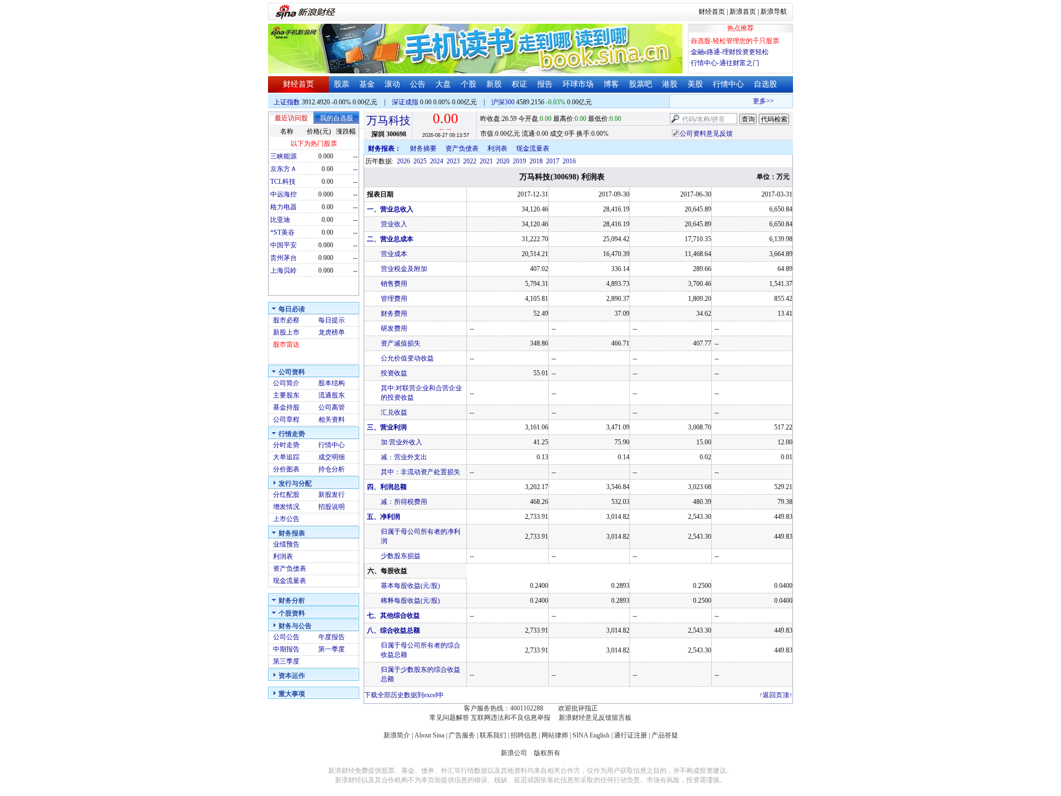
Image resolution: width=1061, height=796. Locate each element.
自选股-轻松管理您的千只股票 (735, 41)
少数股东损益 (401, 556)
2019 (519, 161)
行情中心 (728, 84)
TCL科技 (283, 181)
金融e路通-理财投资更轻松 (730, 52)
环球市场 (578, 84)
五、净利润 (383, 517)
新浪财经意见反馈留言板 (595, 717)
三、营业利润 (387, 427)
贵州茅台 (283, 258)
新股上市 (286, 332)
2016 (569, 161)
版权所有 (547, 753)
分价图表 (286, 469)
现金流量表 (289, 581)
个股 (468, 84)
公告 (418, 84)
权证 (519, 84)
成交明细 (331, 457)
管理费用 (394, 299)
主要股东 (286, 395)
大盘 (443, 84)
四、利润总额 (387, 487)
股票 (341, 84)
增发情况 (286, 507)
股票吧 (640, 84)
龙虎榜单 (331, 332)
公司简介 (286, 383)
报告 (545, 84)
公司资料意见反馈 (706, 133)
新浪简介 (397, 735)
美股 (695, 84)
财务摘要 (423, 148)
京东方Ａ (283, 169)
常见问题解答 (449, 717)
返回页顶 (776, 695)
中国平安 (283, 245)
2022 (469, 161)
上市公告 (286, 519)
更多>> (757, 101)
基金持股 (286, 407)
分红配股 (286, 494)
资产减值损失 (401, 343)
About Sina (429, 735)
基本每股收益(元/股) (410, 586)
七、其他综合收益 (393, 615)
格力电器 (283, 207)
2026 (403, 161)
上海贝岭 (283, 270)
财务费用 (394, 313)
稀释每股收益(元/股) (410, 600)
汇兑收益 (394, 412)
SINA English (591, 735)
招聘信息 (524, 735)
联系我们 (493, 735)
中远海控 (283, 194)
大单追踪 (286, 457)
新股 (494, 84)
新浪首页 (742, 11)
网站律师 (555, 735)
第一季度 (331, 649)
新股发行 (331, 494)
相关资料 (331, 419)
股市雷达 (286, 344)
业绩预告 (286, 544)
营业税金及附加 (404, 269)
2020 (503, 161)
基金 (367, 84)
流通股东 (331, 395)
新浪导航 (773, 11)
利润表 (283, 556)
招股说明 (331, 507)
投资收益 (394, 373)
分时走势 (286, 445)
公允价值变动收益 (407, 358)
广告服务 (462, 735)
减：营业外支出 (404, 457)
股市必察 (286, 320)
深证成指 (405, 102)
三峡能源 (283, 156)
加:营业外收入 (401, 442)
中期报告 (286, 649)
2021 (486, 161)
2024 (436, 161)
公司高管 (331, 407)
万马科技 (388, 120)
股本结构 (331, 383)
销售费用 (394, 284)
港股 (669, 84)
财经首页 (711, 11)
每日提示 (331, 320)
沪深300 (502, 102)
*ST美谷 (282, 232)
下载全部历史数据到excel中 (404, 695)
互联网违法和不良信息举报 (510, 717)
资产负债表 (289, 568)
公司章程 (286, 419)
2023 (453, 161)
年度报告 (331, 637)
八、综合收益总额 (393, 630)
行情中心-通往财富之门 (725, 63)
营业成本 (394, 254)
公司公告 (286, 637)
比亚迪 (280, 220)
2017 (552, 161)
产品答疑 (665, 735)
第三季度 (286, 661)
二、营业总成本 (390, 239)
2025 (420, 161)
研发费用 (394, 328)
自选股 (765, 84)
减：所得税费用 (404, 502)
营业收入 (394, 224)
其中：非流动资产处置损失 (420, 472)
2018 (536, 161)
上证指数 (287, 102)
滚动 (392, 84)
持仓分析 (331, 469)
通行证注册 (630, 735)
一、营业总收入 (390, 209)
